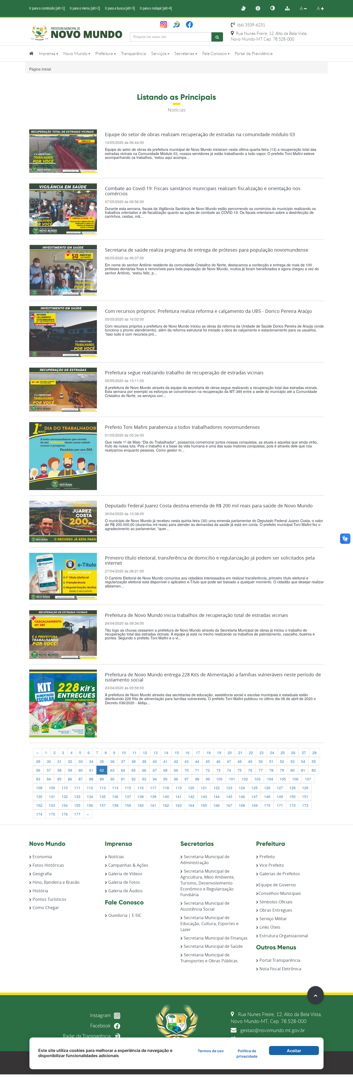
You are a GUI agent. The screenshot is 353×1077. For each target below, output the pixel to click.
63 (112, 770)
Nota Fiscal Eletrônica (279, 969)
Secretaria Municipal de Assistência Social (204, 906)
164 (191, 805)
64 (123, 770)
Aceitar (294, 1050)
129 (305, 787)
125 (254, 787)
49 (250, 761)
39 (144, 761)
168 (242, 805)
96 (176, 778)
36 (112, 761)
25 (283, 752)
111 (77, 787)
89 (102, 778)
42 (176, 761)
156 (90, 805)
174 (39, 814)
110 (65, 787)
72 (208, 770)
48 (239, 761)
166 (216, 805)
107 (308, 778)
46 (218, 761)
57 (49, 770)
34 (91, 761)
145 (229, 796)
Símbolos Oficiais (275, 902)
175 (52, 814)
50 (261, 761)
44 (197, 761)
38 (134, 761)
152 (39, 805)
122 (216, 787)
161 (153, 805)
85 (59, 778)
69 (176, 770)
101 (232, 778)
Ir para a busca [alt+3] (120, 8)
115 (128, 787)
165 (204, 805)
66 (144, 770)
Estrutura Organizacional (283, 936)
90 (112, 778)
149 (280, 796)
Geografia (42, 874)
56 (38, 770)
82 (314, 770)
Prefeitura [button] (104, 53)
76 (250, 770)
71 (197, 770)
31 (59, 761)
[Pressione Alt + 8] (290, 8)
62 (102, 770)
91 (123, 778)
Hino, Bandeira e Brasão (56, 882)
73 (218, 770)
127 (280, 787)
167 (229, 805)
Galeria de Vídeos (124, 874)
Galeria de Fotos (123, 882)
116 (140, 787)
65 (134, 770)
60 (81, 770)
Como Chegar (45, 907)
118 (166, 787)
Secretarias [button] (184, 53)
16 (187, 752)
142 (191, 796)
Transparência (133, 53)
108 (39, 787)
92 (134, 778)
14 (166, 752)
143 (204, 796)
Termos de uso (211, 1051)
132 (65, 796)
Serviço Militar (272, 918)
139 (153, 796)
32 (70, 761)
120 (191, 787)
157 (102, 805)
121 (204, 787)
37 (123, 761)
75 (239, 770)
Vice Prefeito (271, 865)
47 (229, 761)
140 (166, 796)
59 (70, 770)
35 (102, 761)
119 (178, 787)
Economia (42, 856)
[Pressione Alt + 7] (275, 8)
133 (77, 796)
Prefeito (266, 856)
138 (140, 796)
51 (271, 761)
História (40, 891)
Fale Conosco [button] (215, 53)
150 (292, 796)
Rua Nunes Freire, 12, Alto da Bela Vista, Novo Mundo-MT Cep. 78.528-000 (269, 36)
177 (77, 814)
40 (155, 761)
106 (295, 778)
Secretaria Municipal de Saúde (213, 946)
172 (292, 805)
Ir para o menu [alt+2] (85, 8)
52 (282, 761)
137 (128, 796)
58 (59, 770)
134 (90, 796)
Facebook (101, 1025)
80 (292, 770)
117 (153, 787)
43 (187, 761)
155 (77, 805)
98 (197, 778)
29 (38, 761)
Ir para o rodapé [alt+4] (156, 8)
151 (305, 796)
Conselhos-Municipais (279, 893)
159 (128, 805)
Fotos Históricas (48, 865)
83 (38, 778)
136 (115, 796)
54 (303, 761)
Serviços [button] (159, 53)
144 (216, 796)
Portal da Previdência (254, 53)
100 (219, 778)
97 (187, 778)
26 (293, 752)
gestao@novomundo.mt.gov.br (272, 1030)
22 (251, 752)
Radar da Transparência (87, 1036)
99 (208, 778)
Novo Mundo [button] (75, 53)
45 (208, 761)
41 (165, 761)
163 (178, 805)
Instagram (101, 1015)
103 (257, 778)
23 (261, 752)
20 (230, 752)
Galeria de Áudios (125, 891)
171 (280, 805)
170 (267, 805)
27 (304, 752)
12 (145, 752)
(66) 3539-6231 (250, 25)
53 (292, 761)
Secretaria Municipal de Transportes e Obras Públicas (209, 958)
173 (305, 805)
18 (208, 752)
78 (271, 770)
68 (165, 770)
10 (124, 752)
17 (198, 752)
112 (90, 787)
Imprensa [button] (47, 53)
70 (187, 770)
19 (219, 752)
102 (245, 778)
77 (261, 770)
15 (177, 752)
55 (314, 761)
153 (52, 805)
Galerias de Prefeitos (279, 874)
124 (242, 787)
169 (254, 805)
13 (156, 752)
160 (140, 805)
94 (155, 778)
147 (254, 796)
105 (283, 778)
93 (144, 778)
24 (272, 752)
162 (166, 805)
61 (91, 770)
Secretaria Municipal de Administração (204, 859)
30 (49, 761)
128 (292, 787)
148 (267, 796)
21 (240, 752)
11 (134, 752)
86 (70, 778)
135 (102, 796)
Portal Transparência (279, 960)
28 (314, 752)
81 (303, 770)
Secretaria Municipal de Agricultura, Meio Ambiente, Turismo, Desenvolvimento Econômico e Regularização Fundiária (207, 882)
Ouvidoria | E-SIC (124, 915)
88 (91, 778)
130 (39, 796)
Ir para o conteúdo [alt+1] (47, 8)
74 (229, 770)
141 (178, 796)
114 (115, 787)
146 (242, 796)
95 (165, 778)
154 (65, 805)
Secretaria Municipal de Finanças (215, 938)
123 (229, 787)
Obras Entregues (275, 910)
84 (49, 778)
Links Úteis (269, 927)
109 (52, 787)
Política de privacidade (246, 1053)
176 (65, 814)
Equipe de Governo (277, 885)
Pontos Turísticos (49, 899)
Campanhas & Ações (127, 865)
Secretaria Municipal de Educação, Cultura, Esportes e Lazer (209, 923)
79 (282, 770)
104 (270, 778)
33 (81, 761)
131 (52, 796)
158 (115, 805)
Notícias (115, 856)
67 (155, 770)
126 (267, 787)
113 (102, 787)
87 (81, 778)
